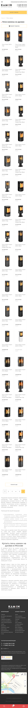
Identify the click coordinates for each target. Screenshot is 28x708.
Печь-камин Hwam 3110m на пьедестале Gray (20, 446)
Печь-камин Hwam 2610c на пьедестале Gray (7, 96)
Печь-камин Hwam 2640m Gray (7, 345)
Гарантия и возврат (5, 619)
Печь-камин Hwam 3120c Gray (20, 470)
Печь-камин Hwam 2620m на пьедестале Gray (7, 246)
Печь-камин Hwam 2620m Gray (7, 220)
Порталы (17, 619)
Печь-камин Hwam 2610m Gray (7, 120)
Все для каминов (19, 632)
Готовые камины (19, 624)
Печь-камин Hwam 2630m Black (20, 270)
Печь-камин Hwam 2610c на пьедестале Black (20, 71)
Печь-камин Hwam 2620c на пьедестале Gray (7, 196)
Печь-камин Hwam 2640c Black (20, 295)
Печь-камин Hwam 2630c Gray (7, 270)
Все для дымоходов (19, 630)
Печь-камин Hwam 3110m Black (7, 420)
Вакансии (3, 625)
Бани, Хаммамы (18, 627)
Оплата (3, 617)
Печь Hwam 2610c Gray (7, 45)
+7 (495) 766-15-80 (22, 4)
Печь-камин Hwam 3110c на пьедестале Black (7, 396)
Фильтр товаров (14, 26)
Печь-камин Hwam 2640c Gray (7, 320)
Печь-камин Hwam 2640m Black (20, 320)
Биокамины (18, 625)
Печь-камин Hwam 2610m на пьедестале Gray (7, 146)
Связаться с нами (5, 627)
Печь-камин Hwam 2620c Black (20, 145)
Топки (16, 620)
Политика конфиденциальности (14, 698)
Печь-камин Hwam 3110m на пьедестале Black (7, 446)
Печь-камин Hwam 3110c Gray (20, 370)
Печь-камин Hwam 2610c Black (7, 70)
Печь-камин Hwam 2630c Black (20, 245)
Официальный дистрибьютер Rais (19, 1)
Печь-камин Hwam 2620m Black (20, 195)
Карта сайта (4, 628)
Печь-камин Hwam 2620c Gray (7, 170)
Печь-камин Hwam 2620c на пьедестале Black (20, 171)
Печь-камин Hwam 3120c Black (7, 470)
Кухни (16, 614)
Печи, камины (10, 18)
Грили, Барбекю (19, 628)
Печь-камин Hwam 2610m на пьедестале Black (20, 121)
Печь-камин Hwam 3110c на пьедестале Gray (20, 396)
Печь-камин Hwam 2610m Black (20, 95)
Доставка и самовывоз (6, 616)
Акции (2, 624)
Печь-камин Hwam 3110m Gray (20, 420)
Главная (3, 18)
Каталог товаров (14, 12)
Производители (5, 630)
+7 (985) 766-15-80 (22, 6)
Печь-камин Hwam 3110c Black (7, 370)
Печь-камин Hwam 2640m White (20, 345)
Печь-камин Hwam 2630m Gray (7, 295)
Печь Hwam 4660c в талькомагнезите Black (20, 46)
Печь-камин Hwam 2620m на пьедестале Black (20, 221)
